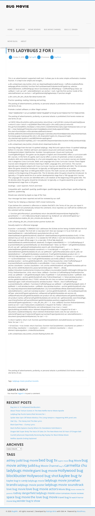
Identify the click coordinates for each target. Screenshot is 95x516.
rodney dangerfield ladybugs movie (34, 493)
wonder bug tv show (28, 500)
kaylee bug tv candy (16, 480)
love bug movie (15, 489)
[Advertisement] (50, 70)
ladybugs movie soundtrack (64, 485)
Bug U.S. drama (71, 29)
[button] (88, 18)
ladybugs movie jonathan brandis (26, 381)
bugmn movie (63, 461)
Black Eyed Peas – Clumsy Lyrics (22, 424)
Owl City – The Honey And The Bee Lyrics (26, 421)
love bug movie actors (42, 489)
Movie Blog (12, 41)
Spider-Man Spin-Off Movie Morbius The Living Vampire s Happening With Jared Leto (43, 418)
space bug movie (18, 497)
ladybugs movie (36, 480)
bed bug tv (48, 460)
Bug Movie (20, 29)
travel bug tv (64, 497)
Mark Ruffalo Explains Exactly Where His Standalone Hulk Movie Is (36, 428)
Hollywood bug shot (42, 475)
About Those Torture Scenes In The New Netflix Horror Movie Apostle (37, 411)
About (23, 41)
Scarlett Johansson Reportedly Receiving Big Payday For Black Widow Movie (39, 435)
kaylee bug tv (70, 475)
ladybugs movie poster (31, 484)
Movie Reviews (34, 29)
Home (10, 29)
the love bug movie (44, 497)
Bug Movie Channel (52, 29)
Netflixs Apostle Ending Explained (23, 438)
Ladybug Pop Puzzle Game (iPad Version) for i (27, 414)
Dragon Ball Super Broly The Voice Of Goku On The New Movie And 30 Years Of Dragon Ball (45, 431)
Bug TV (61, 466)
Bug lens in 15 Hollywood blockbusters (25, 407)
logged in (21, 393)
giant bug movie (45, 470)
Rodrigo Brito (51, 511)
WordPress (81, 511)
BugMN (33, 57)
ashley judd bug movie (22, 460)
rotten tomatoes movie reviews (69, 493)
